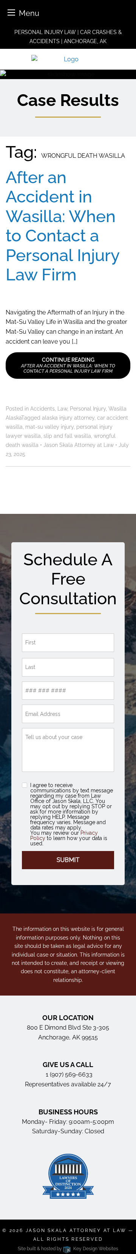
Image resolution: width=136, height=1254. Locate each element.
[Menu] (11, 12)
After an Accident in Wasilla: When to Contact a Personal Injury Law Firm (62, 226)
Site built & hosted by (68, 1248)
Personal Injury (88, 409)
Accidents (42, 409)
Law (62, 409)
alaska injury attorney (68, 418)
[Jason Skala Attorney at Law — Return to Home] (68, 58)
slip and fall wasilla (67, 436)
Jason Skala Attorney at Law (76, 1230)
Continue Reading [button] (68, 365)
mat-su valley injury (49, 427)
